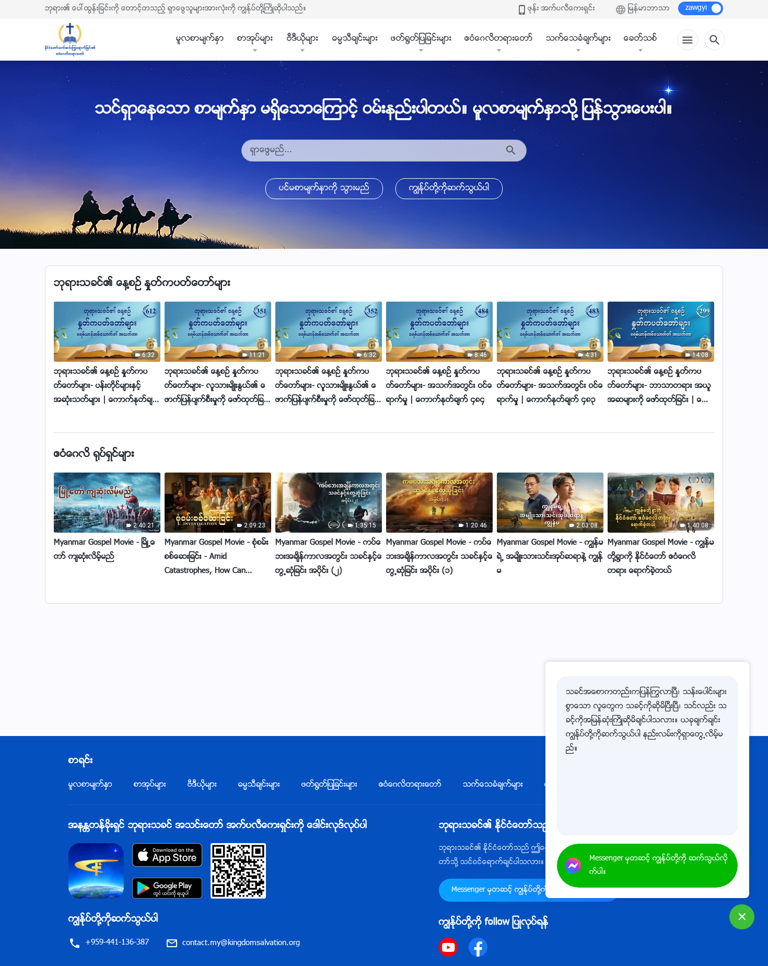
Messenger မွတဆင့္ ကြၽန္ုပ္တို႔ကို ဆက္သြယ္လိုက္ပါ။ (529, 890)
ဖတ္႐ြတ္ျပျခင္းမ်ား (421, 39)
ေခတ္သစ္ (640, 39)
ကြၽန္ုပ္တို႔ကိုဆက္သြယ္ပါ (449, 188)
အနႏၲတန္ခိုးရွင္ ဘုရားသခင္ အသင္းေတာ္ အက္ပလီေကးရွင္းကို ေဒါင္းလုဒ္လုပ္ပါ (217, 826)
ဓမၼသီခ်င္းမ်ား (355, 39)
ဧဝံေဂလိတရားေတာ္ (498, 39)
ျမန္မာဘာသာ (649, 9)
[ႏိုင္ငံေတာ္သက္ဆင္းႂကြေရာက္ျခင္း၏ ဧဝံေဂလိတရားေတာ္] (75, 40)
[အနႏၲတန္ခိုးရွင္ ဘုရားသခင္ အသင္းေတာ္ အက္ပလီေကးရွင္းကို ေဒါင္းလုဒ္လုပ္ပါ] (96, 871)
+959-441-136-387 (117, 942)
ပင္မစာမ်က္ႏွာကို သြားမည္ (324, 188)
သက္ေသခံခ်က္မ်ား (578, 39)
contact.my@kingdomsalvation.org (241, 943)
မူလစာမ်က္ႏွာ (200, 39)
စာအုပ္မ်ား (255, 39)
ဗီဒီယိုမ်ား (302, 39)
